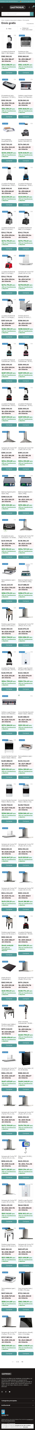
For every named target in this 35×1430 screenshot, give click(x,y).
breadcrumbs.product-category (13, 20)
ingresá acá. (30, 1419)
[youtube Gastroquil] (9, 1392)
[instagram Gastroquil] (2, 1392)
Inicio (2, 20)
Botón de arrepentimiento (8, 1420)
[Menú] (2, 7)
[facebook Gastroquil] (5, 1392)
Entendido (25, 1427)
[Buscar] (32, 14)
